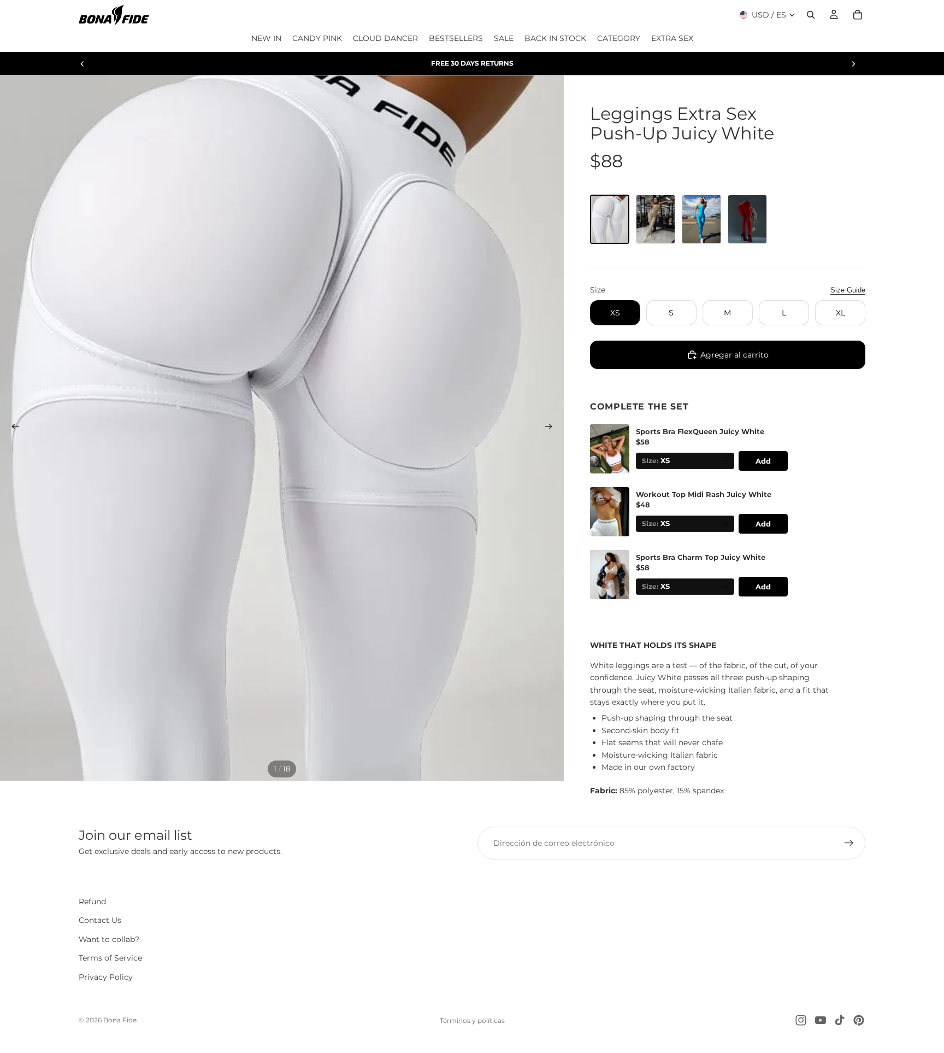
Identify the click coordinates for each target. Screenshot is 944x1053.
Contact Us (100, 920)
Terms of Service (110, 958)
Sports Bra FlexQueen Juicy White (700, 432)
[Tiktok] (839, 1020)
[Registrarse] (848, 843)
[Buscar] (811, 15)
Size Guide (847, 290)
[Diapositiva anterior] (82, 63)
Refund (92, 901)
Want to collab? (109, 939)
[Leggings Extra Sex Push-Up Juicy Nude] (655, 219)
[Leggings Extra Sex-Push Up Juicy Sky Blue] (701, 219)
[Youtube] (820, 1020)
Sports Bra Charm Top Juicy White (700, 557)
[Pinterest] (858, 1020)
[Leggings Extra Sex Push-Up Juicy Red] (747, 219)
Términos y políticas (472, 1020)
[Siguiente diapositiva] (853, 63)
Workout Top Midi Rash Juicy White (703, 494)
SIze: (650, 461)
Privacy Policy (106, 977)
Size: (650, 524)
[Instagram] (800, 1020)
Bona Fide (120, 1020)
